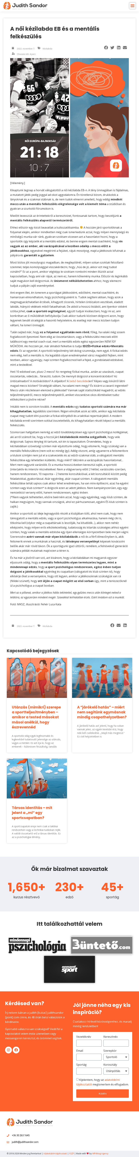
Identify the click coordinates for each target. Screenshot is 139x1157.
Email (79, 1051)
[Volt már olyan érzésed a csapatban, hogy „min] (66, 1124)
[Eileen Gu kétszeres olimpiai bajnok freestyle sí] (125, 1124)
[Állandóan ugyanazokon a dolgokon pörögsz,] (96, 1124)
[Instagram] (8, 1050)
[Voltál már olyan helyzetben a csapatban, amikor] (81, 1124)
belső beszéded (79, 381)
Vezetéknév (83, 1037)
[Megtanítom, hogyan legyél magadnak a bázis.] (110, 1124)
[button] (132, 6)
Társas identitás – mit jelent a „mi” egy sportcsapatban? (32, 812)
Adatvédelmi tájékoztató (55, 1153)
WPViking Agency (100, 1153)
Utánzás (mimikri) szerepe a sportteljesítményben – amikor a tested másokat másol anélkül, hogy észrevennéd (36, 717)
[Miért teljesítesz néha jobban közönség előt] (125, 1133)
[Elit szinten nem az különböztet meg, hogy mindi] (66, 1133)
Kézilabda (47, 48)
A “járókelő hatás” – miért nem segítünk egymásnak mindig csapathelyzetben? (102, 712)
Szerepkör (110, 1051)
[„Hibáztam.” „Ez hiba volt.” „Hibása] (110, 1133)
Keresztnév (110, 1037)
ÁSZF (71, 1153)
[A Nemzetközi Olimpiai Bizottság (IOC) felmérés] (81, 1133)
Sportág (81, 1065)
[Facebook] (16, 1050)
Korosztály (110, 1065)
